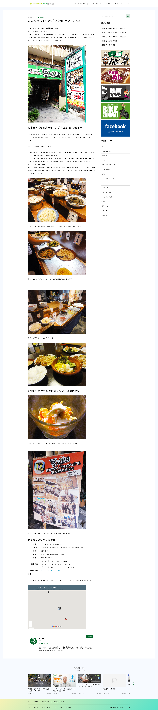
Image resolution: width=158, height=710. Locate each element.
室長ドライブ (105, 210)
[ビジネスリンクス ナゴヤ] (42, 4)
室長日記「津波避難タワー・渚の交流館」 (114, 37)
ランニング (104, 187)
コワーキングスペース (108, 165)
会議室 (108, 3)
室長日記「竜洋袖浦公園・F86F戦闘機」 (114, 32)
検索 (128, 16)
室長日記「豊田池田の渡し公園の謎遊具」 (114, 28)
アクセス (59, 707)
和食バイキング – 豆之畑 (50, 571)
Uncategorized (106, 151)
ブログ (103, 183)
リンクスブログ (106, 192)
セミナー (104, 174)
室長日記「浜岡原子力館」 (109, 41)
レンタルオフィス (96, 3)
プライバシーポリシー (48, 707)
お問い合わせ (119, 3)
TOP (29, 702)
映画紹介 (104, 215)
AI (102, 146)
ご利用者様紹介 (106, 169)
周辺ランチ (104, 206)
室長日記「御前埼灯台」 (109, 45)
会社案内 (36, 707)
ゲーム (103, 160)
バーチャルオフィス (78, 3)
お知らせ (42, 17)
